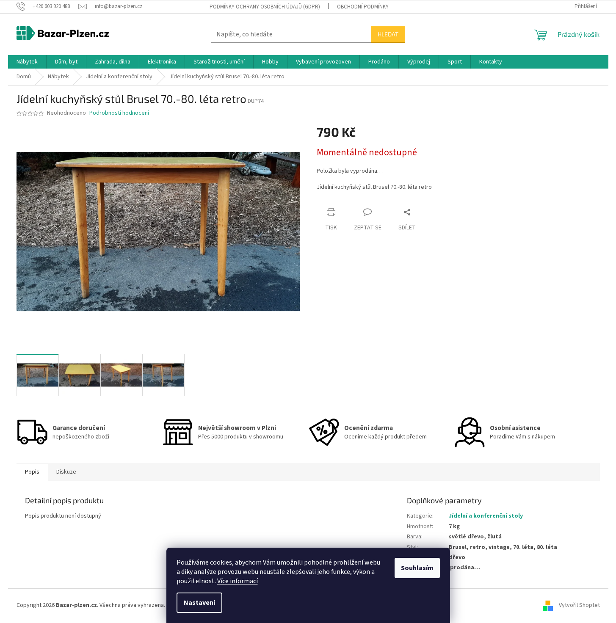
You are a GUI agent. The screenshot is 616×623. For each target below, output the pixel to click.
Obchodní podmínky (363, 7)
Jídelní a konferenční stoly (486, 516)
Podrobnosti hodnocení (119, 113)
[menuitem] (27, 62)
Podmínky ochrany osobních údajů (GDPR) (265, 7)
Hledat (388, 34)
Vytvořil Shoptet (579, 605)
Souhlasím (417, 568)
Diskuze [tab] (66, 472)
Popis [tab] (32, 472)
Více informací (237, 581)
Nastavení (199, 602)
